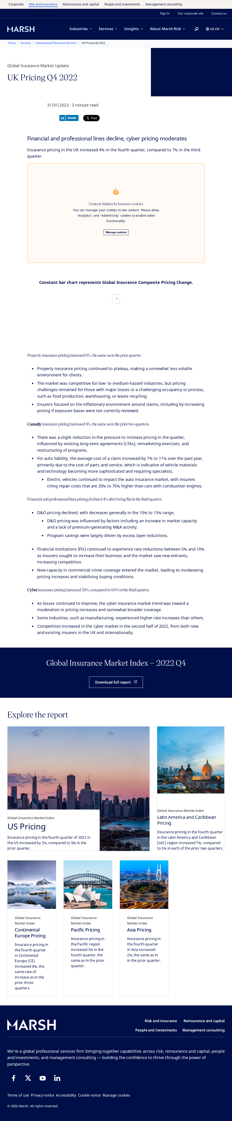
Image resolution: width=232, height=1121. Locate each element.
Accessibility (66, 1095)
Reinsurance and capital (81, 4)
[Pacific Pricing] (88, 884)
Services (106, 28)
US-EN (215, 29)
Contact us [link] (219, 13)
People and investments (122, 4)
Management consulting (163, 4)
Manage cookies (116, 232)
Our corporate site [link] (190, 13)
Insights (131, 28)
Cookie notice (89, 1095)
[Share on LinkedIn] (70, 117)
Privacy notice (42, 1095)
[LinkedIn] (57, 1078)
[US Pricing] (78, 789)
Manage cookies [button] (116, 1095)
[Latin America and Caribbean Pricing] (190, 760)
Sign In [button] (165, 13)
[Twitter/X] (28, 1078)
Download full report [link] (113, 682)
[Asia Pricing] (144, 884)
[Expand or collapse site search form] (196, 29)
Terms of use (18, 1095)
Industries (79, 28)
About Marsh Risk (165, 28)
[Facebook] (13, 1078)
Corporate (16, 4)
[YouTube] (42, 1078)
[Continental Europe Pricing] (31, 884)
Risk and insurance (43, 4)
